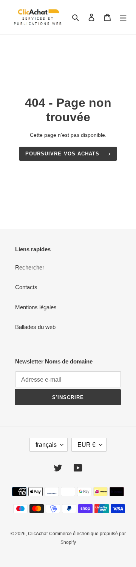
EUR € (86, 445)
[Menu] (123, 17)
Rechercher (29, 267)
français (46, 445)
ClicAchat (38, 533)
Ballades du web (35, 327)
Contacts (26, 287)
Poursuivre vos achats (62, 154)
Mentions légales (36, 307)
